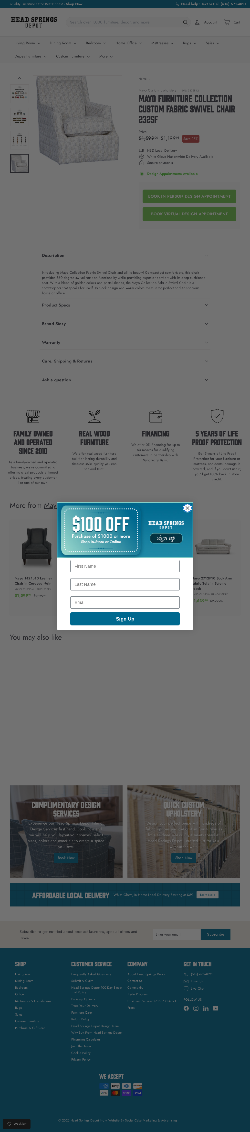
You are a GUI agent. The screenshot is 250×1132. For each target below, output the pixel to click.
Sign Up (125, 619)
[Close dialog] (187, 508)
